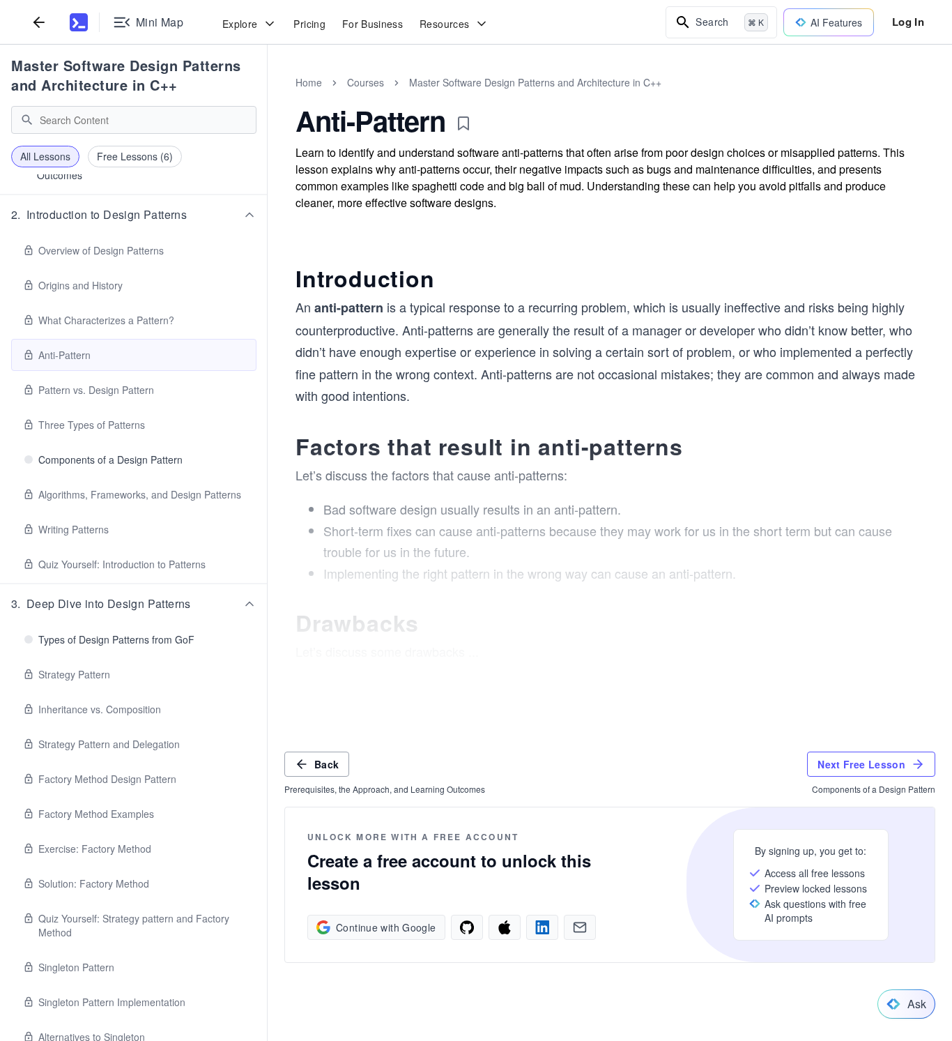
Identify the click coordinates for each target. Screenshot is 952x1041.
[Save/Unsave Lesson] (463, 123)
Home (308, 82)
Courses (365, 82)
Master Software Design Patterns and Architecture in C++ (126, 75)
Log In (908, 21)
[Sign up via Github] (467, 927)
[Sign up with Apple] (505, 927)
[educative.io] (79, 22)
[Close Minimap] (267, 97)
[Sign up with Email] (580, 927)
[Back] (39, 22)
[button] (134, 214)
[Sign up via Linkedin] (542, 927)
